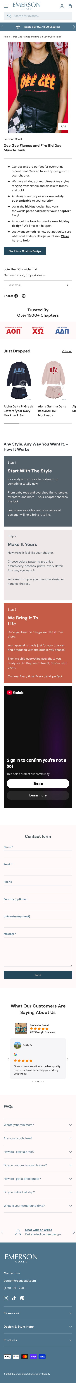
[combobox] (38, 16)
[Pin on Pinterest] (23, 296)
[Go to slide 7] (43, 1081)
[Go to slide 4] (35, 1081)
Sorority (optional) (15, 899)
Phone (8, 881)
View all (67, 351)
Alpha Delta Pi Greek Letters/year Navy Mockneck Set (18, 411)
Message (9, 933)
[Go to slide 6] (41, 1081)
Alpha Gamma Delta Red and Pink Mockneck (52, 411)
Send (38, 975)
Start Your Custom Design (25, 251)
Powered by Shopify (39, 1373)
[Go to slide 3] (32, 1081)
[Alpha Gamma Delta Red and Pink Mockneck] (53, 380)
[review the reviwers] (15, 1055)
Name (7, 847)
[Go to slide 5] (38, 1081)
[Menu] (6, 6)
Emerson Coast (13, 139)
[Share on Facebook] (16, 296)
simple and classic (42, 186)
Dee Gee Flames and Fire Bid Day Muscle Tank (37, 36)
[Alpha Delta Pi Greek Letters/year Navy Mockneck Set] (19, 380)
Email (7, 864)
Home (7, 36)
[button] (70, 6)
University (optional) (17, 916)
